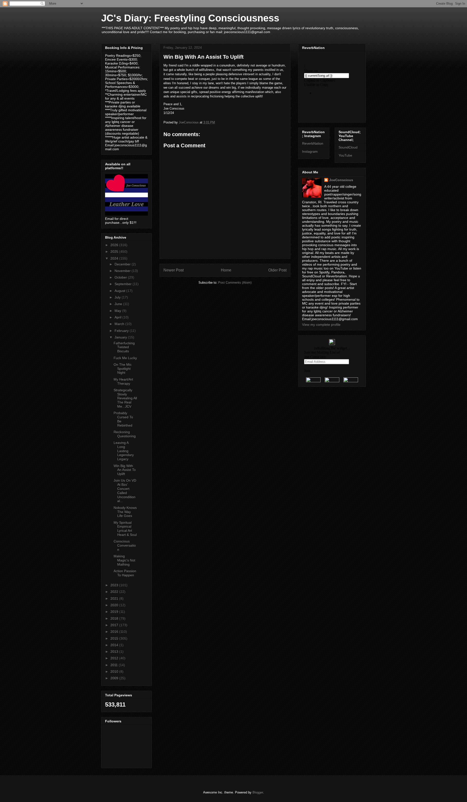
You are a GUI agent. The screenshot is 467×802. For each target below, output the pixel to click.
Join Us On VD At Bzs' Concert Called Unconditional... (125, 490)
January (121, 337)
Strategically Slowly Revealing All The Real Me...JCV (125, 398)
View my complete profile (321, 324)
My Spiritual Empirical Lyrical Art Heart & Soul (125, 529)
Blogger (257, 792)
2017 (114, 625)
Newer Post (173, 270)
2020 (114, 605)
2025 (114, 251)
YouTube (345, 155)
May (118, 311)
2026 (114, 245)
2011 (114, 665)
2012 (114, 658)
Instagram (310, 151)
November (123, 271)
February (122, 331)
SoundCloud (348, 147)
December (123, 264)
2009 (114, 678)
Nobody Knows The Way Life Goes (125, 512)
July (118, 297)
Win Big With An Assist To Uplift (125, 470)
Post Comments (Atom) (234, 282)
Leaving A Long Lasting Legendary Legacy (124, 451)
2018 (114, 618)
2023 (114, 585)
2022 (114, 592)
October (121, 277)
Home (226, 270)
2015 (114, 638)
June (119, 304)
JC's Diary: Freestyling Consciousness (190, 18)
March (120, 324)
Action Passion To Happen (125, 573)
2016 (114, 632)
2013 (114, 651)
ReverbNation (312, 143)
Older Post (277, 270)
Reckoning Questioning (125, 434)
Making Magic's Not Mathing (124, 560)
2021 (114, 598)
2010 (114, 671)
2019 (114, 612)
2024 (114, 258)
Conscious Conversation (125, 545)
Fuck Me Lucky (125, 358)
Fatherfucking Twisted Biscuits (124, 347)
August (120, 291)
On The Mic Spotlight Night (123, 369)
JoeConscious (341, 180)
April (118, 317)
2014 (114, 645)
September (124, 284)
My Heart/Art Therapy (123, 381)
